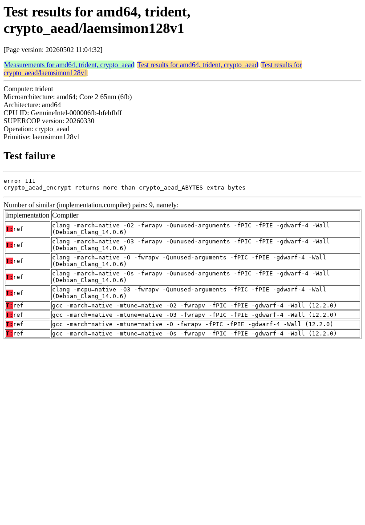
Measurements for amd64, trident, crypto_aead (69, 65)
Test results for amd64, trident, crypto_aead (197, 65)
